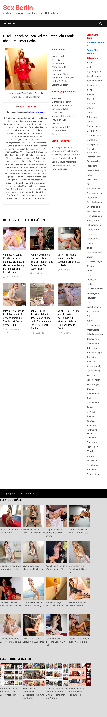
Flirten (90, 184)
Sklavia (90, 407)
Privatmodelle (93, 325)
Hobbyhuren (93, 220)
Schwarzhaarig (94, 366)
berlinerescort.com (36, 112)
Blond (89, 89)
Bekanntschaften (95, 80)
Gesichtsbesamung (96, 202)
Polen (89, 316)
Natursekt (91, 297)
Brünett (90, 99)
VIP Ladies (92, 469)
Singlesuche (93, 402)
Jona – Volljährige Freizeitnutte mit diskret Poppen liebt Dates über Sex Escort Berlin (41, 261)
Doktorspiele (93, 117)
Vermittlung (92, 465)
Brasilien (91, 94)
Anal (89, 67)
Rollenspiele (93, 343)
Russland (91, 361)
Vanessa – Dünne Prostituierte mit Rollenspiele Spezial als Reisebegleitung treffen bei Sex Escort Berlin (14, 263)
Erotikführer (92, 140)
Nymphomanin (94, 307)
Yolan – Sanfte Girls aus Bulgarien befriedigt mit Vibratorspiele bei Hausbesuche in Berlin (68, 319)
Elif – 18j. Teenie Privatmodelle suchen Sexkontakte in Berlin (69, 260)
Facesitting (92, 166)
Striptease (92, 421)
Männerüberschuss (96, 288)
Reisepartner (93, 339)
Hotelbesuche (93, 238)
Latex (89, 270)
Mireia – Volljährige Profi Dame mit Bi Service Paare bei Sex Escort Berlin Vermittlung (13, 318)
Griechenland (93, 206)
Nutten (90, 302)
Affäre (90, 62)
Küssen (90, 266)
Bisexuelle (92, 85)
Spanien (91, 416)
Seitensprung (93, 370)
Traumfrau (92, 442)
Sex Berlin (18, 7)
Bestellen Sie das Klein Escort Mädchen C (11, 605)
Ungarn (90, 456)
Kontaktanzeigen (95, 261)
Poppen (90, 320)
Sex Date (91, 375)
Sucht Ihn (91, 425)
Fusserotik (92, 197)
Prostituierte (93, 329)
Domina (90, 121)
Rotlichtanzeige (94, 352)
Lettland (90, 284)
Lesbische (92, 279)
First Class (92, 179)
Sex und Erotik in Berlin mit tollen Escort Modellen (8, 691)
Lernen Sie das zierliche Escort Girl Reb (55, 641)
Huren (90, 243)
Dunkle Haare (93, 126)
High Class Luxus (95, 216)
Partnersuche (93, 311)
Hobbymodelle (94, 225)
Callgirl (90, 108)
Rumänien (91, 357)
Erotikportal (92, 144)
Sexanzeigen (93, 384)
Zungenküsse (93, 474)
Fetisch (90, 175)
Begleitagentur (94, 71)
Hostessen (92, 234)
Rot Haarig (92, 348)
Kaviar (90, 257)
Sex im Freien (93, 379)
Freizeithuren (93, 188)
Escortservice (93, 161)
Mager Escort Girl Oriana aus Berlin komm (54, 532)
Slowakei (91, 411)
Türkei (90, 451)
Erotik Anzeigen (94, 135)
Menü (11, 23)
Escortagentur (94, 156)
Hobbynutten (93, 229)
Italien (90, 247)
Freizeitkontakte (95, 193)
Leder (89, 275)
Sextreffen (92, 398)
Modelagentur (93, 293)
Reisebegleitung (95, 334)
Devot (89, 112)
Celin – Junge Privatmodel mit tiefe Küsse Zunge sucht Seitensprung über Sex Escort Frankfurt (41, 319)
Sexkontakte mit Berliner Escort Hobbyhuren (76, 691)
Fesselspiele (93, 170)
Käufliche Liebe (94, 252)
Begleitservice (94, 76)
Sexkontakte (93, 393)
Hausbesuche (93, 211)
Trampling (91, 437)
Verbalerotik (93, 460)
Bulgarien (91, 103)
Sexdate (91, 389)
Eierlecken (92, 130)
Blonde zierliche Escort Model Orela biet (78, 569)
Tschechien (92, 446)
